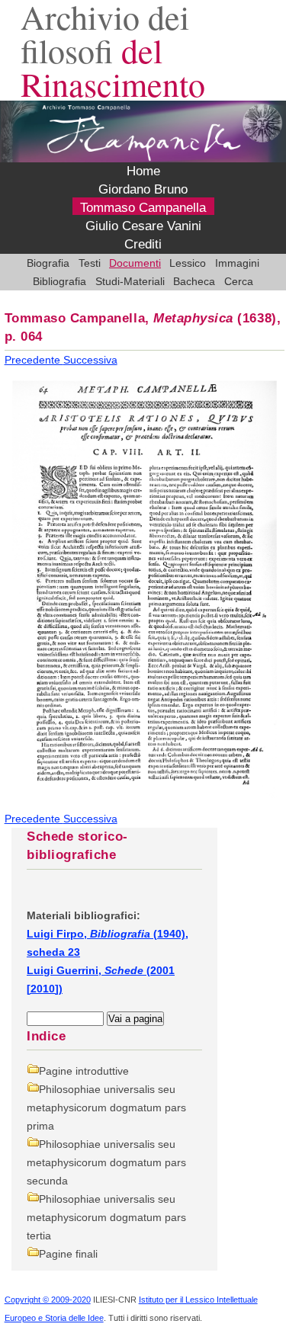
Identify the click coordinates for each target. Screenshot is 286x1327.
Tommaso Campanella (143, 207)
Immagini (237, 263)
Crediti (143, 244)
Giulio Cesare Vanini (143, 226)
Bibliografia (59, 281)
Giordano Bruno (143, 189)
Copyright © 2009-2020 (48, 1299)
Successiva (90, 360)
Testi (90, 263)
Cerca (238, 281)
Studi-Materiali (130, 281)
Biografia (48, 263)
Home (143, 171)
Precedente (34, 360)
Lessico (187, 263)
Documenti (135, 263)
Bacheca (194, 281)
